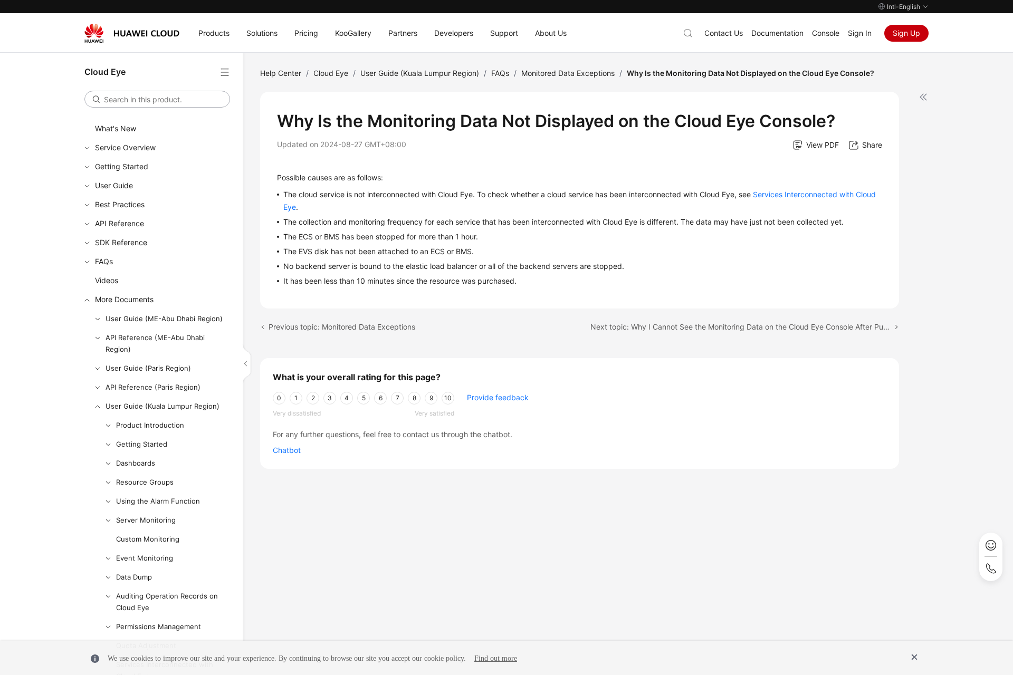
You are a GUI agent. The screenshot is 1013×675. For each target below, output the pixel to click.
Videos (106, 280)
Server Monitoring (146, 520)
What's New (115, 128)
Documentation (777, 32)
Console (825, 32)
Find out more (495, 658)
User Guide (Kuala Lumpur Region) (162, 406)
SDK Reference (121, 242)
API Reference (119, 223)
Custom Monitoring (147, 539)
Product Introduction (150, 425)
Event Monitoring (144, 558)
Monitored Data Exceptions (568, 73)
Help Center (280, 73)
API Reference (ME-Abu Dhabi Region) (155, 343)
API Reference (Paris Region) (153, 387)
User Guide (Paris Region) (148, 368)
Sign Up (906, 32)
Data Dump (134, 577)
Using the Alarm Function (158, 501)
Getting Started (121, 166)
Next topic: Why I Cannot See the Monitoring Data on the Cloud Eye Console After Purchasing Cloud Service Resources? (745, 326)
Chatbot (287, 450)
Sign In (860, 32)
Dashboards (135, 463)
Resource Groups (145, 482)
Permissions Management (158, 626)
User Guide (114, 185)
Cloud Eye (330, 73)
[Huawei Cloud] (131, 33)
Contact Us (723, 32)
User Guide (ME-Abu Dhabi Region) (164, 318)
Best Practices (120, 204)
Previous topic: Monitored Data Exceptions (342, 326)
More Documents (124, 299)
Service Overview (125, 147)
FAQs (104, 261)
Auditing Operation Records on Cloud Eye (167, 602)
